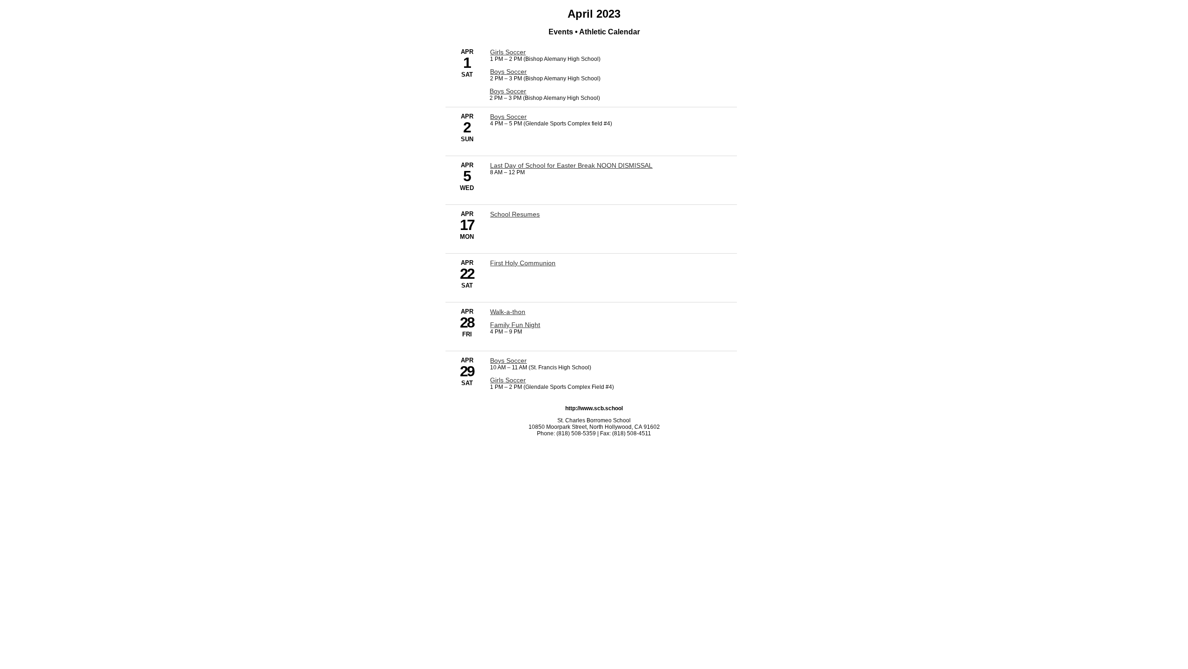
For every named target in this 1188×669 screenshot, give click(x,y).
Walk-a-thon (507, 311)
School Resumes (515, 214)
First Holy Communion (522, 263)
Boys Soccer (508, 71)
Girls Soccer (508, 52)
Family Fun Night (515, 324)
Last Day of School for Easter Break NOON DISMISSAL (571, 165)
